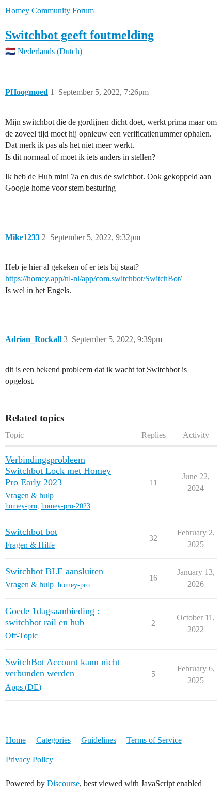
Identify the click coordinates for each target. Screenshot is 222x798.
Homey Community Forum (49, 10)
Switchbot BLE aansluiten (54, 571)
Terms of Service (154, 740)
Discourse (63, 783)
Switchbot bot (31, 532)
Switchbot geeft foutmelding (79, 35)
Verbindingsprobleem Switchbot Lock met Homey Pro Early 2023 (58, 470)
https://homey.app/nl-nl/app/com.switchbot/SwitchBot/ (93, 278)
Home (16, 740)
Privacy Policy (29, 759)
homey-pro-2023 (65, 506)
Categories (53, 740)
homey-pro (21, 506)
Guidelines (98, 740)
